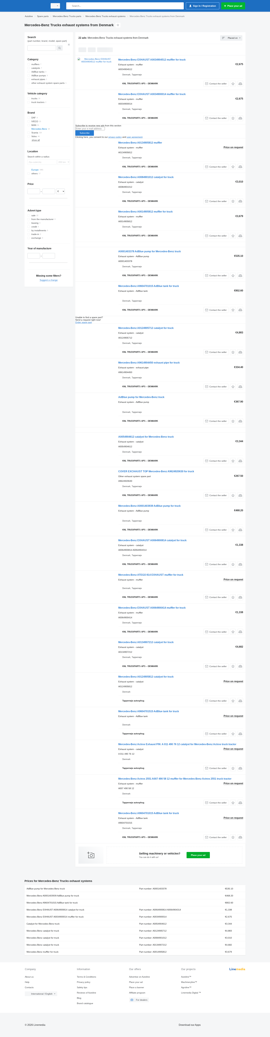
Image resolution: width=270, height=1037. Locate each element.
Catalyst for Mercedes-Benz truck (43, 923)
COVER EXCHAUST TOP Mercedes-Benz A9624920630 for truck (156, 471)
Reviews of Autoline (86, 992)
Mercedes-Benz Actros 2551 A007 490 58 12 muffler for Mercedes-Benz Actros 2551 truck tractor (174, 778)
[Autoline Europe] (36, 6)
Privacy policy (83, 982)
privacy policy (115, 137)
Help (27, 982)
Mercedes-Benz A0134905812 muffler (140, 142)
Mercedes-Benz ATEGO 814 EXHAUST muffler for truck (150, 574)
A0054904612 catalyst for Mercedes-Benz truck (146, 436)
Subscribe (85, 133)
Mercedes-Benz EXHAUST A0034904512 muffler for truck (152, 59)
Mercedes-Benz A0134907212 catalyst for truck (146, 642)
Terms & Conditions (86, 977)
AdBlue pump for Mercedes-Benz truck (141, 397)
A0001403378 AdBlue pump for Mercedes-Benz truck (149, 251)
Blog (79, 998)
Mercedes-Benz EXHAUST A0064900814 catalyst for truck (152, 540)
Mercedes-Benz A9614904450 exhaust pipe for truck (149, 362)
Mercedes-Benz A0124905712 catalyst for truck (146, 328)
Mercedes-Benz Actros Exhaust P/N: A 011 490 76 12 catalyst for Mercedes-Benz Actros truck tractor (177, 744)
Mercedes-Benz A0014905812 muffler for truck (145, 211)
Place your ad (198, 855)
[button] (233, 84)
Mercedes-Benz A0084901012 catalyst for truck (146, 177)
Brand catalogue (85, 1003)
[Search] (69, 6)
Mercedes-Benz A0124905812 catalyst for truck (146, 676)
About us (29, 977)
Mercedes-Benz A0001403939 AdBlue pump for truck (149, 506)
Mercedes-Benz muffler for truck (42, 952)
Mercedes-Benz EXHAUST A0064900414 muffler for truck (152, 607)
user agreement (134, 137)
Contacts (29, 987)
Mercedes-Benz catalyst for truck (43, 931)
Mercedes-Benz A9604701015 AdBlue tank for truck (148, 286)
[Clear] (69, 45)
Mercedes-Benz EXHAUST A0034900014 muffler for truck (152, 94)
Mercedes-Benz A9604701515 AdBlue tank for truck (148, 711)
